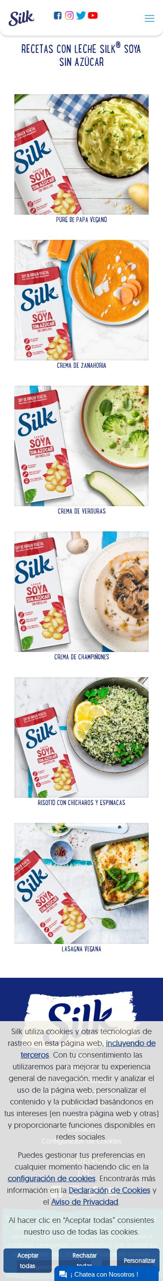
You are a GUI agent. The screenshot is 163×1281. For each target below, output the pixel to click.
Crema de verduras (82, 512)
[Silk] (21, 23)
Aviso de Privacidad (84, 1202)
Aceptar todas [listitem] (27, 1261)
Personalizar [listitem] (139, 1261)
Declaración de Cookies (109, 1190)
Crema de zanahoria (81, 366)
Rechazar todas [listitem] (84, 1261)
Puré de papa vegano (81, 220)
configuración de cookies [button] (52, 1178)
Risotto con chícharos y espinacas (81, 803)
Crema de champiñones (81, 658)
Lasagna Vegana (81, 949)
